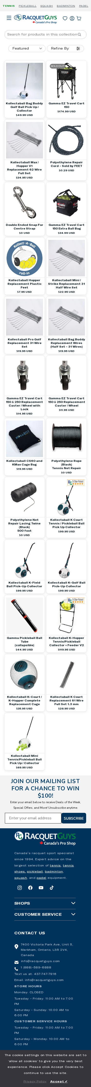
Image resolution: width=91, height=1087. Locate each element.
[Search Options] (81, 34)
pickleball (35, 871)
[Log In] (72, 17)
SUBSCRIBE (74, 818)
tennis (55, 865)
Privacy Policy (35, 1081)
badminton (54, 871)
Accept (59, 1081)
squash (20, 878)
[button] (9, 24)
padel (41, 878)
